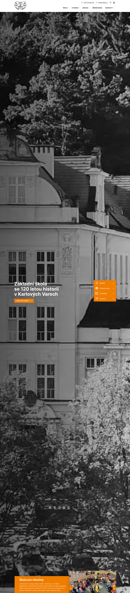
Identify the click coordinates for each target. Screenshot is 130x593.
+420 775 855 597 (88, 2)
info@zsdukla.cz (103, 2)
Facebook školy (105, 288)
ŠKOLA (65, 8)
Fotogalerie (103, 293)
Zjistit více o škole (23, 300)
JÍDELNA (85, 8)
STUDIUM (75, 8)
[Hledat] (110, 2)
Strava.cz (103, 298)
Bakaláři (102, 283)
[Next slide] (114, 588)
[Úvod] (20, 6)
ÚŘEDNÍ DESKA (97, 8)
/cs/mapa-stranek (114, 2)
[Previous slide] (71, 588)
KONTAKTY (109, 8)
